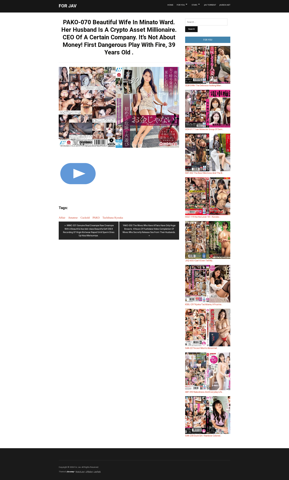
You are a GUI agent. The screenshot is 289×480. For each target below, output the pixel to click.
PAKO (96, 217)
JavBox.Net (224, 4)
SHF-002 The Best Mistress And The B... (204, 173)
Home (170, 4)
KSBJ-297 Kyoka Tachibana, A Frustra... (204, 304)
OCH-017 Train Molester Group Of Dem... (204, 129)
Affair (62, 217)
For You (181, 4)
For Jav (68, 5)
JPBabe (89, 472)
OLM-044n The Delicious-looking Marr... (203, 85)
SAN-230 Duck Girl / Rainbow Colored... (203, 435)
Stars (194, 4)
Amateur (73, 217)
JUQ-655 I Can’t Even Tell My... (199, 260)
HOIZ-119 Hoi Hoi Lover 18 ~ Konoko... (203, 217)
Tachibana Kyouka (113, 217)
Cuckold (85, 217)
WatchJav (80, 472)
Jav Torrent (210, 4)
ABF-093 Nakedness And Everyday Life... (204, 392)
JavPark (97, 472)
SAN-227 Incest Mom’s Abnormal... (201, 348)
